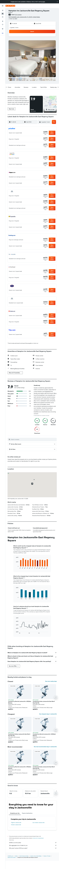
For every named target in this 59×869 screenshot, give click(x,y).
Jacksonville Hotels (12, 857)
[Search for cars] (3, 16)
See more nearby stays (51, 681)
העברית (43, 1)
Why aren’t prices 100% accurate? (18, 848)
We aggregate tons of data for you (18, 845)
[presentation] (27, 547)
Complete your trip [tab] (15, 813)
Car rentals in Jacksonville (38, 822)
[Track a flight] (3, 24)
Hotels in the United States (35, 856)
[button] (57, 1)
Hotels (16, 856)
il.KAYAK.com (10, 856)
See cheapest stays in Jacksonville (48, 714)
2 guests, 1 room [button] (14, 27)
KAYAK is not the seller (15, 842)
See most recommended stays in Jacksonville (45, 746)
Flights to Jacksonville (16, 822)
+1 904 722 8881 (13, 19)
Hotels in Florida (46, 856)
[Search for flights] (3, 10)
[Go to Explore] (3, 21)
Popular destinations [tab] (27, 813)
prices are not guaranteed (38, 838)
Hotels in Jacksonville (16, 824)
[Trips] (3, 28)
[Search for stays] (3, 13)
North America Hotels (23, 856)
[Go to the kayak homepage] (10, 6)
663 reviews (18, 14)
